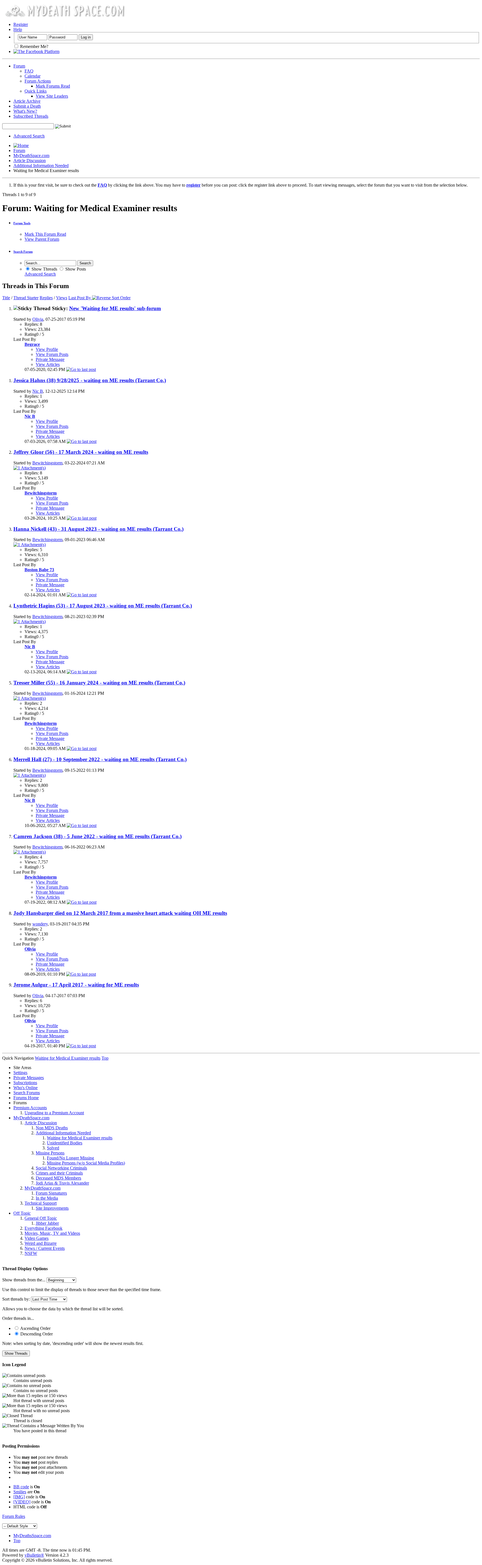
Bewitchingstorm (47, 462)
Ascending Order (34, 1328)
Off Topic (22, 1213)
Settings (20, 1072)
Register (20, 24)
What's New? (25, 111)
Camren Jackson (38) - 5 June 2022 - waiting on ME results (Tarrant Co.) (97, 836)
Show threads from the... (23, 1279)
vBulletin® (34, 1555)
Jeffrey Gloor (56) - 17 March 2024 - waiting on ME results (80, 452)
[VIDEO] (21, 1501)
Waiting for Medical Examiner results (79, 1137)
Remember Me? (33, 46)
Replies (46, 297)
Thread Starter (25, 297)
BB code (21, 1486)
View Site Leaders (52, 96)
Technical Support (41, 1203)
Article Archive (26, 101)
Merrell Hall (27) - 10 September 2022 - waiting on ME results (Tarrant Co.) (100, 759)
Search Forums (26, 1092)
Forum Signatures (51, 1193)
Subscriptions (25, 1082)
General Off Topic (41, 1218)
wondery (40, 924)
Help (17, 29)
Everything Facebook (43, 1228)
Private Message (50, 359)
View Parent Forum (42, 239)
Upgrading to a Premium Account (54, 1112)
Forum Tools (21, 223)
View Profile (47, 349)
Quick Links (36, 91)
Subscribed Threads (30, 116)
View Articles (48, 364)
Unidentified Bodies (64, 1142)
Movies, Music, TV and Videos (52, 1233)
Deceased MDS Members (58, 1178)
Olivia (37, 319)
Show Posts (75, 269)
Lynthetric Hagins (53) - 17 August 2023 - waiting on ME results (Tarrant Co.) (102, 606)
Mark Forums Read (53, 86)
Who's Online (25, 1087)
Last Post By (79, 297)
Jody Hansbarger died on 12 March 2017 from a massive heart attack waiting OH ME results (120, 913)
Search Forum (23, 251)
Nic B (37, 391)
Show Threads (43, 269)
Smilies (19, 1491)
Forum (19, 66)
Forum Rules (13, 1516)
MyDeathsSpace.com (32, 1535)
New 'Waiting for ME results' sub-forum (115, 308)
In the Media (47, 1198)
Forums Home (26, 1097)
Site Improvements (52, 1208)
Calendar (32, 76)
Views (61, 297)
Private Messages (28, 1077)
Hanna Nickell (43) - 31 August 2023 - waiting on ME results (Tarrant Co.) (98, 529)
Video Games (37, 1238)
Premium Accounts (30, 1107)
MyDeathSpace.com (31, 155)
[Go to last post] (81, 369)
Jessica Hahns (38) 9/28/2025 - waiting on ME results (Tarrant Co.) (89, 380)
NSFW (31, 1253)
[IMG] (19, 1496)
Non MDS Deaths (52, 1127)
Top (105, 1058)
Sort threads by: (16, 1299)
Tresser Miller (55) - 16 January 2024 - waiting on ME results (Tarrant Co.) (99, 683)
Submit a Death (27, 106)
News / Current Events (45, 1248)
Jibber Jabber (47, 1223)
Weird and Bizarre (41, 1243)
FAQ (29, 71)
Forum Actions (38, 81)
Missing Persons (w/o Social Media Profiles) (86, 1163)
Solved (53, 1148)
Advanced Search (29, 136)
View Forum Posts (52, 354)
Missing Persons (50, 1153)
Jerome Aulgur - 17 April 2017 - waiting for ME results (76, 985)
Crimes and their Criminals (59, 1173)
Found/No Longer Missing (70, 1158)
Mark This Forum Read (45, 234)
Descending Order (36, 1334)
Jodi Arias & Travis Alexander (62, 1183)
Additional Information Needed (41, 165)
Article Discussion (29, 160)
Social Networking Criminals (61, 1168)
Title (6, 297)
